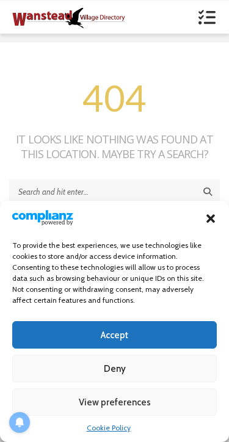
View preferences (115, 402)
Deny (115, 368)
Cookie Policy (109, 427)
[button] (211, 218)
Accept (114, 335)
